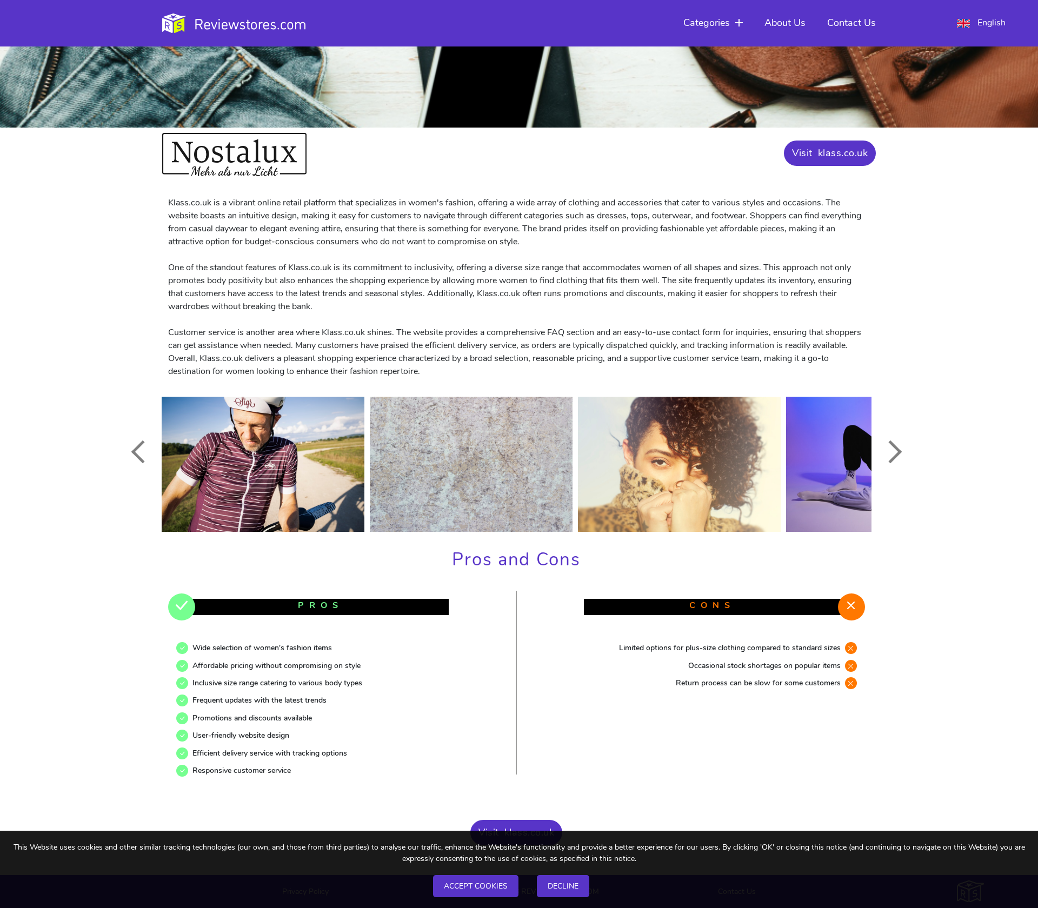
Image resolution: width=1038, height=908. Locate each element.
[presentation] (142, 451)
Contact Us (851, 22)
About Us (785, 22)
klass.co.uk (843, 152)
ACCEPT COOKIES (476, 886)
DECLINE (563, 886)
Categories (706, 22)
